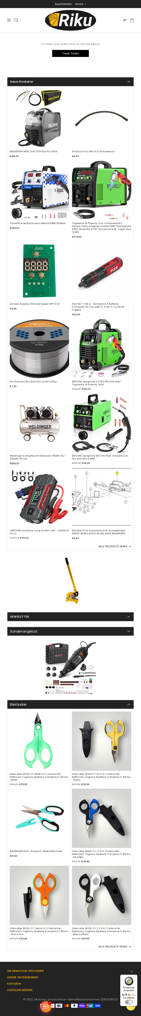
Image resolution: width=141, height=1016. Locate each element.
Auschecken (63, 4)
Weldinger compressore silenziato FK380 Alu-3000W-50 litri (38, 457)
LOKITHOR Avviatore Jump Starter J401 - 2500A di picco (39, 532)
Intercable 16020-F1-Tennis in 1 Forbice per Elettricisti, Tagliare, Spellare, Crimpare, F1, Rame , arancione (39, 931)
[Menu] (135, 977)
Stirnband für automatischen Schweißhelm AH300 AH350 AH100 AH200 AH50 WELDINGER (98, 532)
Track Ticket (70, 53)
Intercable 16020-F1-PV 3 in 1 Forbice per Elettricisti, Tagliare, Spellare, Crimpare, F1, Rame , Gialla (101, 777)
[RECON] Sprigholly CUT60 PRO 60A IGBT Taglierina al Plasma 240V (96, 383)
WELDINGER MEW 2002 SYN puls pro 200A (33, 151)
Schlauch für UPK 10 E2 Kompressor (93, 151)
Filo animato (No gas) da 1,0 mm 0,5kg (33, 381)
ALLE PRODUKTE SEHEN (113, 546)
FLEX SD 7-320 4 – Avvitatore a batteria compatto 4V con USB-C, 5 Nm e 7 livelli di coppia (98, 306)
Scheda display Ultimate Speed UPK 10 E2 (34, 303)
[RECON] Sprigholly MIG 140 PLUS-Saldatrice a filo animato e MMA (100, 457)
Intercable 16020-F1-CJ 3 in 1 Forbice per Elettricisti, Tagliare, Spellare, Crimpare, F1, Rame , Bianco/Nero (101, 931)
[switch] (129, 1002)
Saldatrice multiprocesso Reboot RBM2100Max (38, 223)
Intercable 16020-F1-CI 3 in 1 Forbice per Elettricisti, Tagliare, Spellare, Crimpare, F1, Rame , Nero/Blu (101, 854)
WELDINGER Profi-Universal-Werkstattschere (36, 851)
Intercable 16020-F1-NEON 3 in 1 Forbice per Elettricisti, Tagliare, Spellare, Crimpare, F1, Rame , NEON (39, 777)
